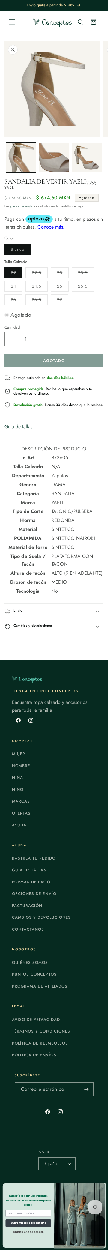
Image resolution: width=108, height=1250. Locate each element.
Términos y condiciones (41, 1031)
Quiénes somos (30, 962)
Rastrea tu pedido (34, 858)
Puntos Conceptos (34, 974)
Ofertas (21, 813)
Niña (17, 777)
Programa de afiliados (40, 986)
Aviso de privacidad (36, 1019)
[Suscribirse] (86, 1089)
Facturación (27, 905)
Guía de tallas (18, 426)
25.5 (86, 287)
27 (62, 300)
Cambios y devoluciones (41, 917)
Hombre (21, 766)
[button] (12, 21)
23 (63, 273)
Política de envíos (34, 1055)
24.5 (40, 287)
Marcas (21, 801)
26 (16, 300)
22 (16, 273)
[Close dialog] (101, 1187)
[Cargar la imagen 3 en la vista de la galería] (87, 158)
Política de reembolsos (40, 1043)
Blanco (21, 250)
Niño (17, 789)
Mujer (18, 754)
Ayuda (19, 825)
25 (63, 287)
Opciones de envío (34, 893)
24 (16, 287)
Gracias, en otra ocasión (28, 1232)
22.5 (40, 273)
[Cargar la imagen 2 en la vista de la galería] (54, 158)
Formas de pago (31, 882)
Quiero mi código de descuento (28, 1223)
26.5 (40, 300)
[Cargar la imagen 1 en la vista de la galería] (21, 158)
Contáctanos (28, 929)
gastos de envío (21, 206)
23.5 (86, 273)
